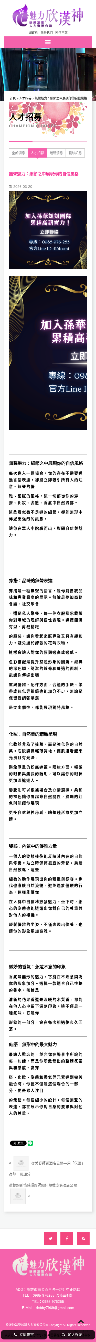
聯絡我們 (46, 32)
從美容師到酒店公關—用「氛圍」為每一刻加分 (47, 1168)
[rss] (83, 1238)
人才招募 (25, 98)
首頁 (13, 98)
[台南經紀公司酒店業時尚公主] (48, 15)
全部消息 (18, 153)
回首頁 (33, 32)
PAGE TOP (81, 1331)
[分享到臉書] (66, 1238)
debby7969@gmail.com (55, 1308)
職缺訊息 (75, 153)
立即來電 (26, 1335)
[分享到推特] (50, 1238)
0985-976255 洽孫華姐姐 (53, 1295)
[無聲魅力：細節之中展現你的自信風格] (48, 230)
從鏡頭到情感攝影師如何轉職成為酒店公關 (43, 1185)
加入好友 (75, 1335)
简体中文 (61, 32)
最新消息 (56, 153)
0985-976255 (53, 1301)
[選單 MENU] (48, 42)
